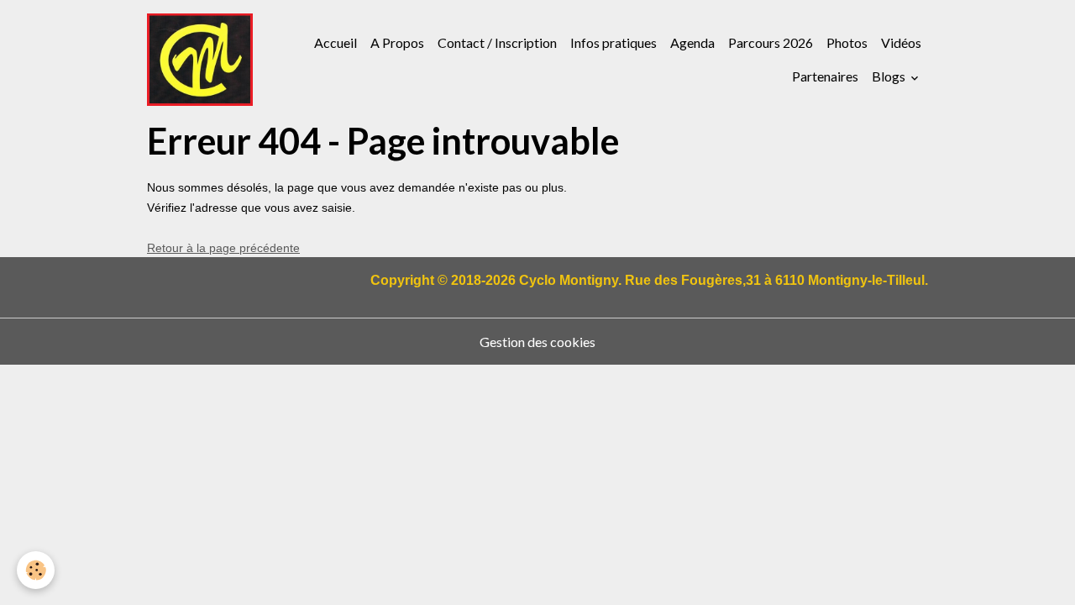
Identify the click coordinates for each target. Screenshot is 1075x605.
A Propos (397, 42)
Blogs (890, 76)
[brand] (200, 59)
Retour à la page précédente (223, 248)
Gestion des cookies (537, 342)
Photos (847, 42)
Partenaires (825, 76)
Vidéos (901, 42)
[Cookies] (36, 570)
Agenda (692, 42)
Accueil (335, 42)
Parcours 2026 (770, 42)
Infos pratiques (613, 42)
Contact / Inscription (497, 42)
